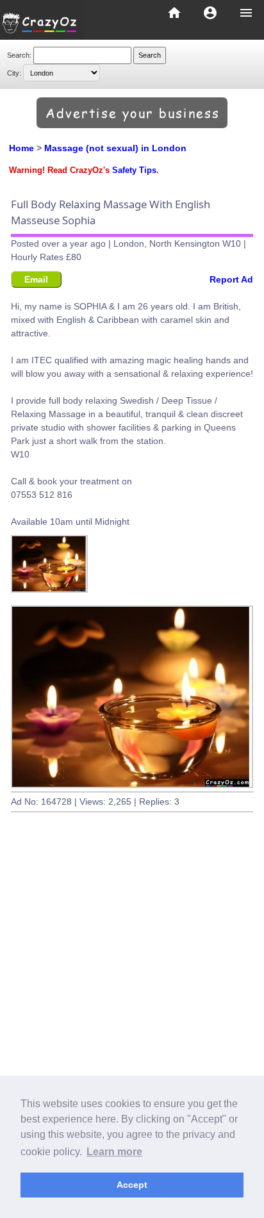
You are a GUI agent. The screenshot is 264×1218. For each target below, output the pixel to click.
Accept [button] (132, 1185)
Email (36, 279)
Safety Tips (134, 170)
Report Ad (231, 279)
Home (21, 148)
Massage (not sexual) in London (115, 148)
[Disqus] (132, 1017)
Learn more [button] (114, 1151)
